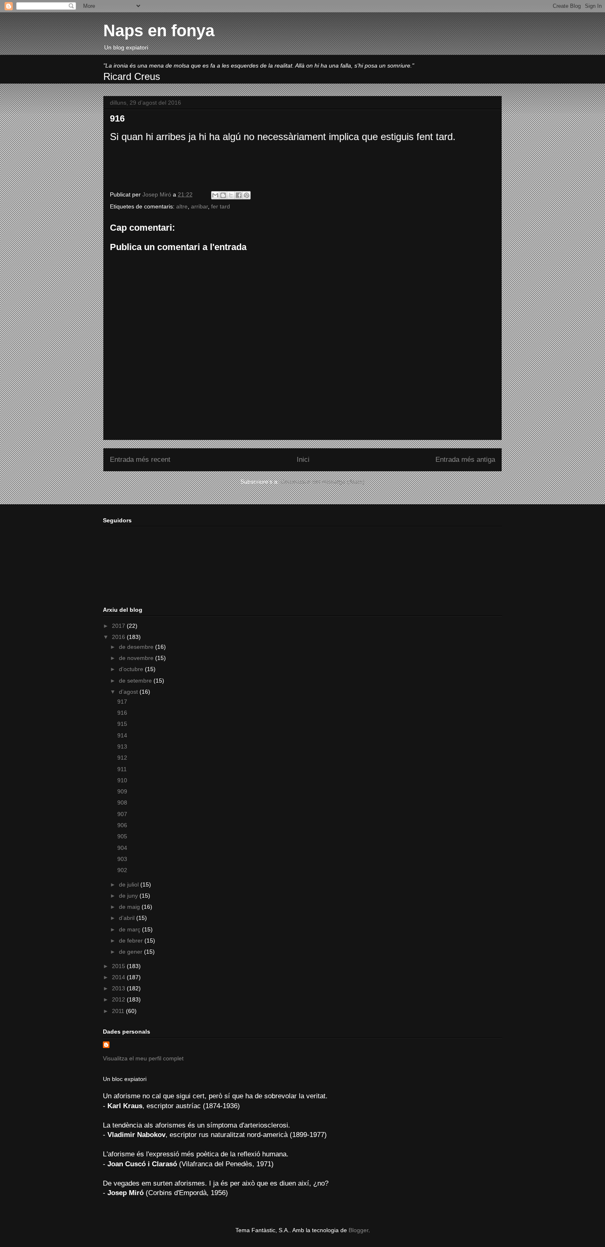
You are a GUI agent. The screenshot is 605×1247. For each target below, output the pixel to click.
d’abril (127, 918)
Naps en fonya (158, 30)
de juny (129, 895)
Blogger (358, 1230)
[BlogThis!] (223, 195)
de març (130, 929)
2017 (119, 625)
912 (122, 757)
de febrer (131, 940)
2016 (119, 637)
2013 (119, 988)
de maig (130, 906)
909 (122, 791)
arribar (199, 206)
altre (182, 206)
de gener (131, 951)
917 (122, 701)
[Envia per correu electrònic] (215, 195)
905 (122, 836)
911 (122, 769)
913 (122, 746)
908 (122, 802)
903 (122, 859)
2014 (119, 977)
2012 (119, 999)
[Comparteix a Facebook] (239, 195)
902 (122, 870)
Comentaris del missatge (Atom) (323, 481)
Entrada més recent (140, 459)
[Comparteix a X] (231, 195)
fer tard (220, 206)
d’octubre (132, 669)
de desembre (137, 646)
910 (122, 780)
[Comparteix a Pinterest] (246, 195)
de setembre (136, 680)
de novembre (137, 658)
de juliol (129, 884)
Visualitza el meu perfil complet (143, 1058)
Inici (303, 459)
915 (122, 724)
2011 (119, 1011)
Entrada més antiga (465, 459)
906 (122, 825)
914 (122, 735)
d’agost (129, 691)
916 (122, 712)
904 (122, 848)
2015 (119, 966)
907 (122, 814)
